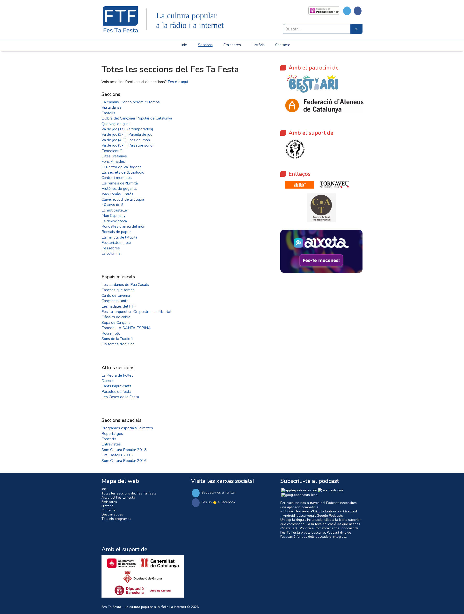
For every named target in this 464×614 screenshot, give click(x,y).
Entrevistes (111, 444)
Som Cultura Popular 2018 (124, 449)
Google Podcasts (330, 515)
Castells (108, 113)
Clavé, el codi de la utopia (123, 199)
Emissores (232, 45)
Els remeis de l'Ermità (120, 183)
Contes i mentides (117, 177)
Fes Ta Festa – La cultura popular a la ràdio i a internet (144, 607)
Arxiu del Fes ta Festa (118, 497)
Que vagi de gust (116, 124)
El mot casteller (115, 210)
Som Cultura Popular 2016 (124, 460)
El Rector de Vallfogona (121, 167)
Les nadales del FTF (119, 306)
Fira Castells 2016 (117, 455)
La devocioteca (114, 221)
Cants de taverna (116, 295)
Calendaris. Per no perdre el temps (131, 102)
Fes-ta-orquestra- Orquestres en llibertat (137, 311)
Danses (108, 380)
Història (258, 45)
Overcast (350, 511)
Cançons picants (115, 300)
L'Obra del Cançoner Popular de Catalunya (137, 118)
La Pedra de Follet (117, 375)
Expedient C (112, 151)
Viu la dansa (112, 107)
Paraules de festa (116, 391)
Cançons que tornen (118, 290)
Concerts (109, 439)
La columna (111, 253)
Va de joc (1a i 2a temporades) (127, 129)
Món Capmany (113, 215)
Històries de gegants (119, 188)
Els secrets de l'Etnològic (123, 172)
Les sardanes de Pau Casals (125, 284)
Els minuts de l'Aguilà (119, 237)
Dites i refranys (114, 156)
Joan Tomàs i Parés (117, 194)
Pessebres (111, 248)
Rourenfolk (111, 333)
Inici (184, 45)
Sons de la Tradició (117, 338)
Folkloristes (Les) (116, 242)
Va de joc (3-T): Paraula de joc (127, 134)
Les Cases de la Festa (120, 397)
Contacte (282, 45)
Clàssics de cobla (116, 317)
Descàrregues (112, 514)
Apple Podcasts (327, 511)
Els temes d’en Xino (118, 344)
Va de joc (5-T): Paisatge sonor (128, 145)
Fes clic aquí (178, 82)
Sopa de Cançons (116, 322)
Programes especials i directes (127, 428)
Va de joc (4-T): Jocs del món (126, 140)
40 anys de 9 (113, 204)
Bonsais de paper (116, 231)
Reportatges (112, 433)
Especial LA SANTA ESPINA (126, 328)
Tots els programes (116, 518)
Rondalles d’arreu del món (123, 226)
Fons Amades (113, 161)
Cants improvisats (116, 386)
